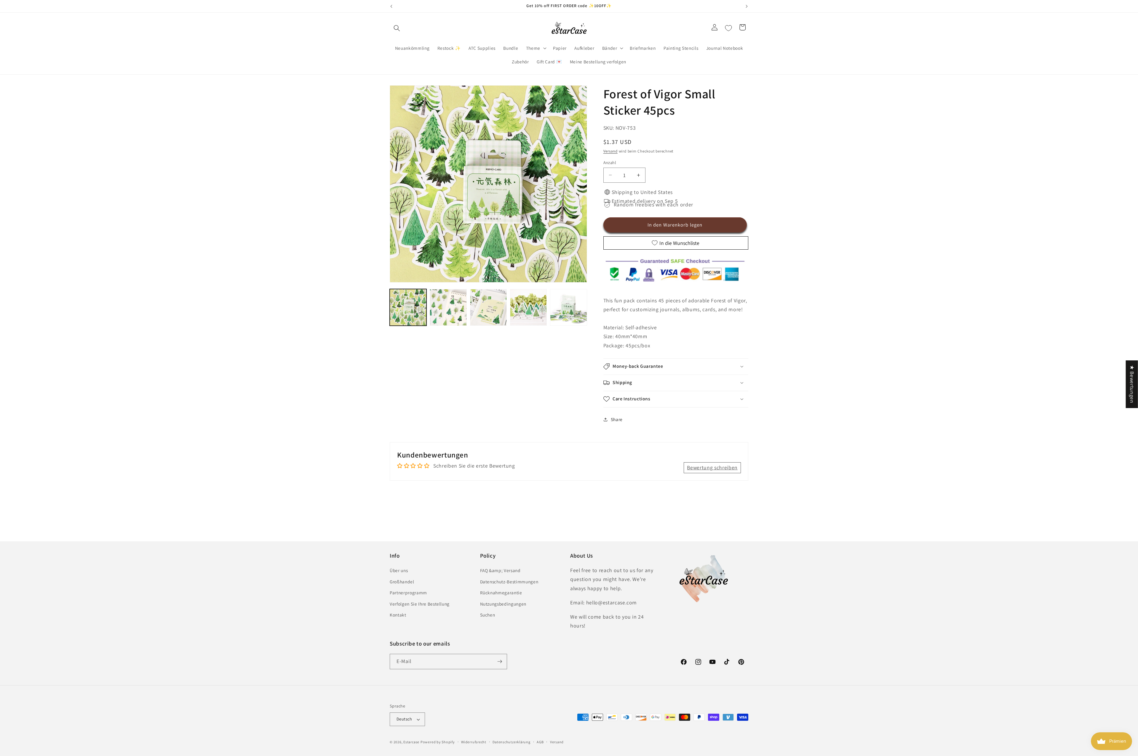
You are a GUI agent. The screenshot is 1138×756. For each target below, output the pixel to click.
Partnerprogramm (408, 593)
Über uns (399, 570)
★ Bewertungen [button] (1132, 384)
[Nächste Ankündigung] (746, 6)
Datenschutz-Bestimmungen (509, 581)
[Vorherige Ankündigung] (391, 6)
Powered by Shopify (438, 742)
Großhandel (402, 581)
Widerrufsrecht (473, 742)
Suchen (487, 615)
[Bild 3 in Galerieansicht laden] (488, 307)
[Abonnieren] (500, 661)
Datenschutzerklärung (511, 742)
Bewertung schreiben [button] (712, 467)
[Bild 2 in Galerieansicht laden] (448, 307)
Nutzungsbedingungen (503, 604)
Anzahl (609, 162)
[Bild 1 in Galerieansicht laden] (408, 307)
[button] (397, 28)
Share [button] (617, 419)
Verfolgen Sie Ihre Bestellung (420, 604)
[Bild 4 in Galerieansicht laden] (528, 307)
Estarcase (411, 742)
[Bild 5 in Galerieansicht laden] (568, 307)
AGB (540, 742)
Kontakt (398, 615)
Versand (610, 151)
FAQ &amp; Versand (500, 570)
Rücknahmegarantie (501, 593)
